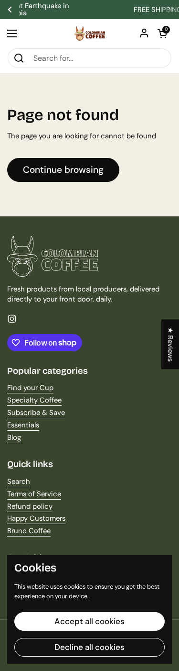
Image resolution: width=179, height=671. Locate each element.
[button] (162, 33)
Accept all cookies (89, 621)
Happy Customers (36, 518)
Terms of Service (34, 494)
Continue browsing (63, 170)
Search (18, 481)
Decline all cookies (89, 647)
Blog (14, 437)
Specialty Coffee (34, 400)
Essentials (23, 425)
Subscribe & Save (36, 412)
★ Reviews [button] (170, 344)
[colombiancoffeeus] (89, 33)
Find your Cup (30, 387)
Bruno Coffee (29, 531)
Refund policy (30, 506)
